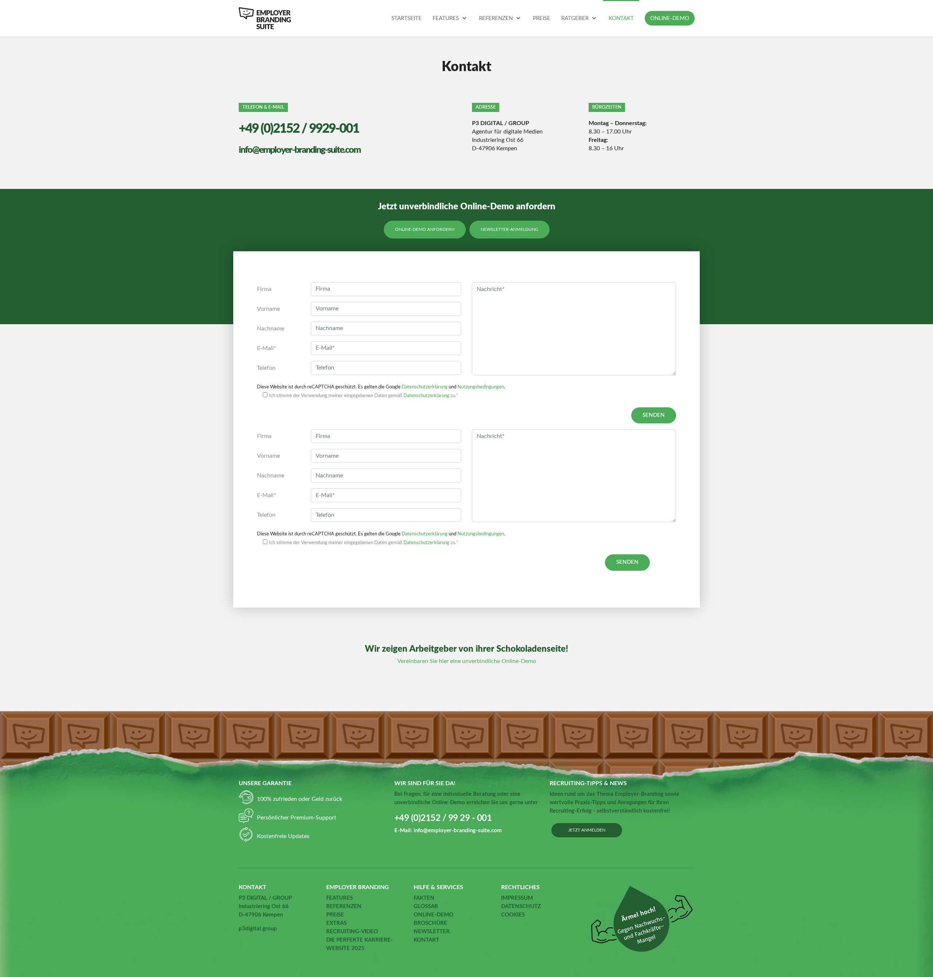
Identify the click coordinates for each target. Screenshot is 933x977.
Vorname (268, 309)
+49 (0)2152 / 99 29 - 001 (443, 818)
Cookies (513, 915)
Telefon (266, 368)
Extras (336, 923)
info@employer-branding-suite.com (299, 150)
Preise (335, 915)
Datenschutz (521, 906)
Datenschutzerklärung (425, 387)
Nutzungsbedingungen (480, 387)
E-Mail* (266, 348)
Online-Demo (433, 915)
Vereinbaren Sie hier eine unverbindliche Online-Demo (466, 661)
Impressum (517, 898)
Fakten (424, 898)
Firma (264, 289)
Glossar (426, 906)
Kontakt (426, 940)
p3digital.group (258, 928)
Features (339, 898)
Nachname (270, 329)
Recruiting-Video (352, 931)
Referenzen (344, 906)
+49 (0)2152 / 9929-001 (299, 129)
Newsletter (432, 931)
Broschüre (430, 923)
